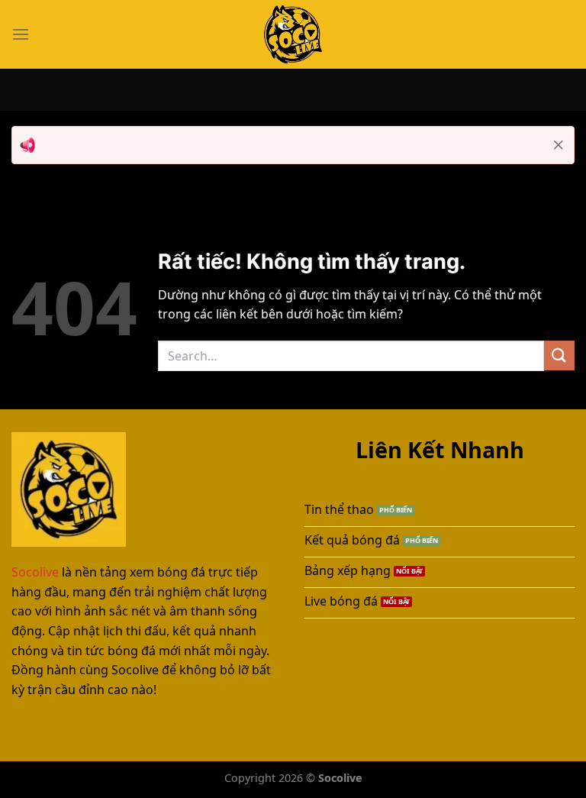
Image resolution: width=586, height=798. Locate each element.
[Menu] (20, 34)
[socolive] (293, 34)
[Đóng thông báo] (558, 145)
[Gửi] (559, 355)
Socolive (35, 572)
